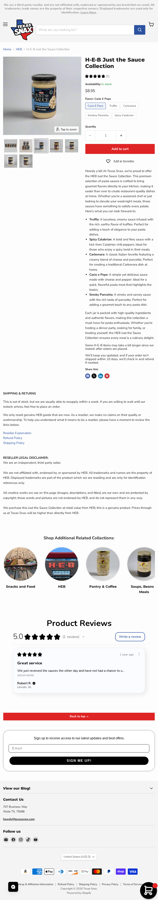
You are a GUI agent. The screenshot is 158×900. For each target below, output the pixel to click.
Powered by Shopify (79, 893)
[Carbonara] (130, 110)
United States (77, 857)
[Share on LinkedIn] (100, 375)
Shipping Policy (13, 443)
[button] (11, 146)
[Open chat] (13, 887)
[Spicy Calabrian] (124, 120)
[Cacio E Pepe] (96, 110)
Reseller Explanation (17, 433)
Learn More (88, 12)
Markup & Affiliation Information (34, 884)
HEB (19, 49)
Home (7, 49)
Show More (25, 675)
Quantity (90, 126)
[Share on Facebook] (87, 375)
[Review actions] (139, 654)
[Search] (139, 30)
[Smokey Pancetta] (98, 120)
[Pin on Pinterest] (107, 375)
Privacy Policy (110, 884)
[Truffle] (114, 110)
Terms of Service (133, 884)
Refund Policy (12, 438)
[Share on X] (94, 375)
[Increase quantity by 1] (121, 135)
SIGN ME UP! (79, 760)
